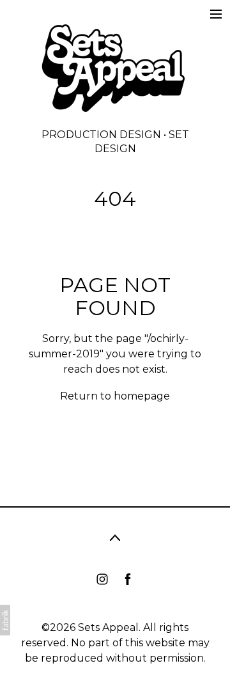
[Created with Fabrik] (5, 620)
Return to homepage (115, 396)
